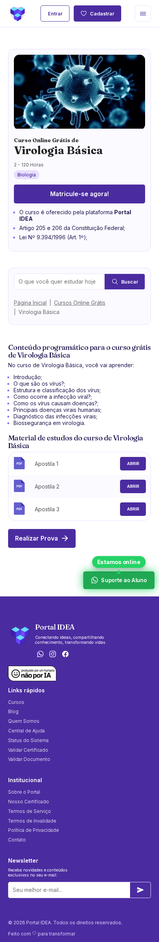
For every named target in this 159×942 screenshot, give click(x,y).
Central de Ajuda (26, 731)
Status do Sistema (28, 740)
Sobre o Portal (24, 792)
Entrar (55, 14)
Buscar (129, 282)
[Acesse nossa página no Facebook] (66, 654)
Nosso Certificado (28, 801)
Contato (17, 840)
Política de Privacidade (33, 830)
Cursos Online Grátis (79, 302)
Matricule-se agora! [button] (79, 194)
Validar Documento (29, 759)
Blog (13, 711)
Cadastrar (102, 14)
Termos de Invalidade (32, 821)
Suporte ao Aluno (123, 580)
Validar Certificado (28, 750)
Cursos (16, 702)
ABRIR (133, 463)
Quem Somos (23, 721)
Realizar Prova (36, 538)
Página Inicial (30, 302)
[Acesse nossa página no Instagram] (53, 654)
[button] (143, 13)
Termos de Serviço (29, 811)
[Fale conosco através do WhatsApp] (40, 654)
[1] (140, 890)
